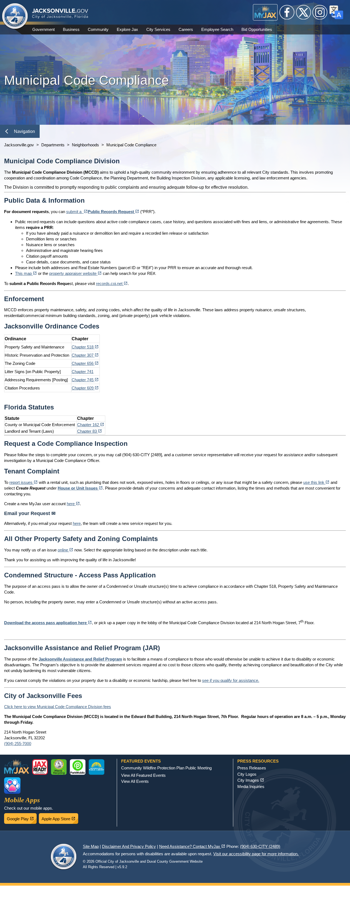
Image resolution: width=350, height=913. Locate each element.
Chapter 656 (85, 363)
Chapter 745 (85, 379)
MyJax (265, 12)
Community (98, 29)
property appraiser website (75, 273)
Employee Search (217, 29)
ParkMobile (77, 767)
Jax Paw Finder (12, 785)
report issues (23, 482)
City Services (158, 29)
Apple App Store (60, 817)
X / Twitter (303, 12)
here (73, 503)
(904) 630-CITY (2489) (260, 846)
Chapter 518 (85, 347)
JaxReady (40, 767)
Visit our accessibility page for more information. (256, 853)
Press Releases (251, 768)
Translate (336, 12)
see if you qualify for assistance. (230, 680)
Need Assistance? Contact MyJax (192, 846)
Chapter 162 (90, 424)
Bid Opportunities (256, 29)
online (65, 550)
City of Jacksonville (15, 16)
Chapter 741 (83, 371)
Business (71, 29)
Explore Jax (127, 29)
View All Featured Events (143, 775)
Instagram (320, 12)
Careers (186, 29)
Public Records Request (113, 211)
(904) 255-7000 (17, 743)
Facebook (287, 12)
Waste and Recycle (59, 767)
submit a (77, 211)
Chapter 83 (89, 431)
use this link (316, 482)
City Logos (246, 774)
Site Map (91, 846)
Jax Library (96, 767)
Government (43, 29)
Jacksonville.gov (19, 145)
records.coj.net (112, 283)
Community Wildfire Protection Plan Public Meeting (166, 768)
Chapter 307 (85, 355)
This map (26, 273)
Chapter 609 (85, 388)
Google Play (22, 817)
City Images (250, 780)
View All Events (135, 781)
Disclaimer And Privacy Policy (129, 846)
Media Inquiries (250, 786)
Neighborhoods (85, 145)
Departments (53, 145)
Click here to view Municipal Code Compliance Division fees (57, 706)
